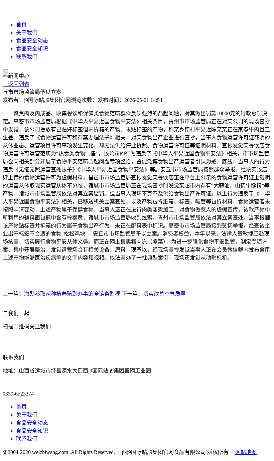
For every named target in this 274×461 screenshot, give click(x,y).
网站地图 (246, 452)
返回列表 (16, 84)
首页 (21, 24)
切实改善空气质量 (164, 294)
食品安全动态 (32, 40)
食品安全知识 (32, 48)
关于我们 (26, 32)
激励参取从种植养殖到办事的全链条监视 (72, 294)
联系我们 (26, 56)
